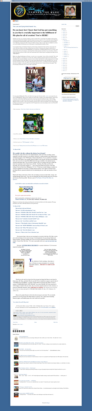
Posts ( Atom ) (20, 324)
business (17, 312)
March (65, 53)
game (37, 312)
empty (27, 312)
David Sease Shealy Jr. (23, 374)
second (21, 313)
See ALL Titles (64, 24)
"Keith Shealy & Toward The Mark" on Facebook (29, 138)
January (65, 56)
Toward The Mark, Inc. (20, 199)
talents (29, 313)
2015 (64, 67)
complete (24, 312)
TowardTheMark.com (46, 307)
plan (43, 312)
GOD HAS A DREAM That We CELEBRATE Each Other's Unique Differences (33, 361)
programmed (51, 312)
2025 (64, 32)
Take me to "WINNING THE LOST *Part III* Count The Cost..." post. (31, 212)
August (65, 45)
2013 (64, 70)
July (65, 49)
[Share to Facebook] (20, 310)
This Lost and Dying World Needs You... (25, 26)
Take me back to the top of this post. (23, 208)
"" (17, 149)
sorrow (27, 313)
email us (47, 96)
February (66, 54)
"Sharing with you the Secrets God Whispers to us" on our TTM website (33, 145)
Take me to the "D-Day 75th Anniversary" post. (26, 228)
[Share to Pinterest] (21, 310)
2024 (64, 34)
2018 (64, 62)
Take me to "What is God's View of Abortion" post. (27, 232)
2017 (64, 63)
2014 (64, 68)
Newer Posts (15, 322)
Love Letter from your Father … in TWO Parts (27, 380)
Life (41, 312)
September (66, 44)
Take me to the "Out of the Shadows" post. (25, 230)
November (66, 42)
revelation (17, 313)
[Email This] (16, 310)
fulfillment (33, 312)
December (66, 40)
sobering (23, 313)
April (65, 51)
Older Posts (56, 322)
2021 (64, 39)
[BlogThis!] (17, 310)
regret (14, 313)
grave (39, 312)
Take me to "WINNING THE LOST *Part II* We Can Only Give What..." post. (32, 214)
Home (35, 322)
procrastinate (46, 312)
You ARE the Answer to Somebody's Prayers (27, 355)
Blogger (48, 402)
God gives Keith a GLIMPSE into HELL (26, 393)
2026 (64, 30)
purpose (54, 312)
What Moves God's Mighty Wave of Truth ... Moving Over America (31, 342)
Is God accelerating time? (23, 336)
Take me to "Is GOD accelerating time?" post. (25, 210)
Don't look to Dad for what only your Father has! (30, 109)
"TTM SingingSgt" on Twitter (28, 142)
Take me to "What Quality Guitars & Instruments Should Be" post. (30, 223)
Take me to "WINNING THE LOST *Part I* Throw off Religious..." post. (31, 216)
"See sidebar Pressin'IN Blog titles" (21, 302)
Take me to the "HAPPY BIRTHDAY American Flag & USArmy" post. (31, 225)
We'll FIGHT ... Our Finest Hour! (25, 349)
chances (20, 312)
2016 (64, 65)
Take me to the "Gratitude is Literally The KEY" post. (27, 219)
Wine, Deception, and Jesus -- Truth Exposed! (27, 368)
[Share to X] (19, 310)
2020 (64, 58)
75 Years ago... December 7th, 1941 (25, 387)
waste (32, 313)
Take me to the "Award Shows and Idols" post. (26, 221)
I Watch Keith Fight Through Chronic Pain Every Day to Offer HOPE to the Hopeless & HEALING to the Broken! (71, 100)
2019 (64, 60)
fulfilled (29, 312)
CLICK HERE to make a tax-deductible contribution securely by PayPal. (31, 183)
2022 (64, 37)
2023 (64, 35)
